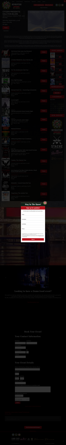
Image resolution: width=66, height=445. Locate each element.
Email (23, 214)
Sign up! (33, 239)
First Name (24, 219)
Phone (23, 228)
